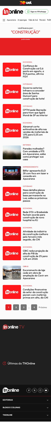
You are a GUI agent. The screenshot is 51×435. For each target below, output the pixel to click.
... (29, 307)
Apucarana (11, 20)
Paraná (42, 20)
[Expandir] (47, 415)
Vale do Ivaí (33, 20)
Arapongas (22, 20)
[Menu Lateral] (4, 20)
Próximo (43, 307)
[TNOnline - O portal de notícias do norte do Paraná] (13, 14)
